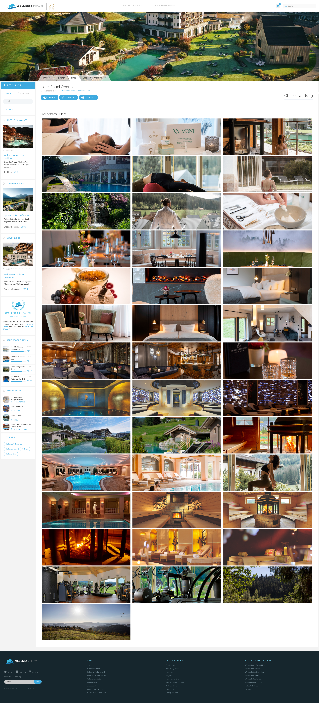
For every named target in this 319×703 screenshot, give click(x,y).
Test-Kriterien (170, 665)
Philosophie (170, 689)
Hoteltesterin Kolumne (174, 679)
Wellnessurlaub (11, 449)
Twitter (10, 672)
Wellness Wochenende (14, 444)
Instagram (35, 672)
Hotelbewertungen (165, 5)
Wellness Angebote (94, 679)
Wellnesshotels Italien (253, 679)
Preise (52, 97)
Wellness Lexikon (93, 682)
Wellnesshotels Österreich (254, 672)
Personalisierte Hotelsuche (96, 676)
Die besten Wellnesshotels (96, 672)
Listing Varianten (172, 693)
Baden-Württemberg (66, 91)
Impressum (91, 693)
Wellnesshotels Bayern (253, 669)
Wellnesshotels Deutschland (255, 665)
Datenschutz (101, 693)
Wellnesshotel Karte (94, 669)
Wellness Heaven (172, 686)
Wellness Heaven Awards (175, 682)
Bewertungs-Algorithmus (175, 669)
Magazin (169, 676)
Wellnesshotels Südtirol (253, 682)
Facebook (22, 672)
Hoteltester (170, 672)
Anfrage (71, 97)
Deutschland (84, 91)
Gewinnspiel (91, 686)
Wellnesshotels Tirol (252, 676)
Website (90, 97)
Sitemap (248, 689)
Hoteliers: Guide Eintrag (95, 689)
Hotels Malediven (251, 686)
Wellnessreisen (11, 454)
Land (7, 101)
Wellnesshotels (132, 5)
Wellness (25, 449)
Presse (89, 665)
